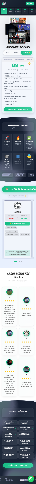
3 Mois (8, 53)
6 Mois (16, 53)
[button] (31, 479)
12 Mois (25, 52)
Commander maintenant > (18, 109)
